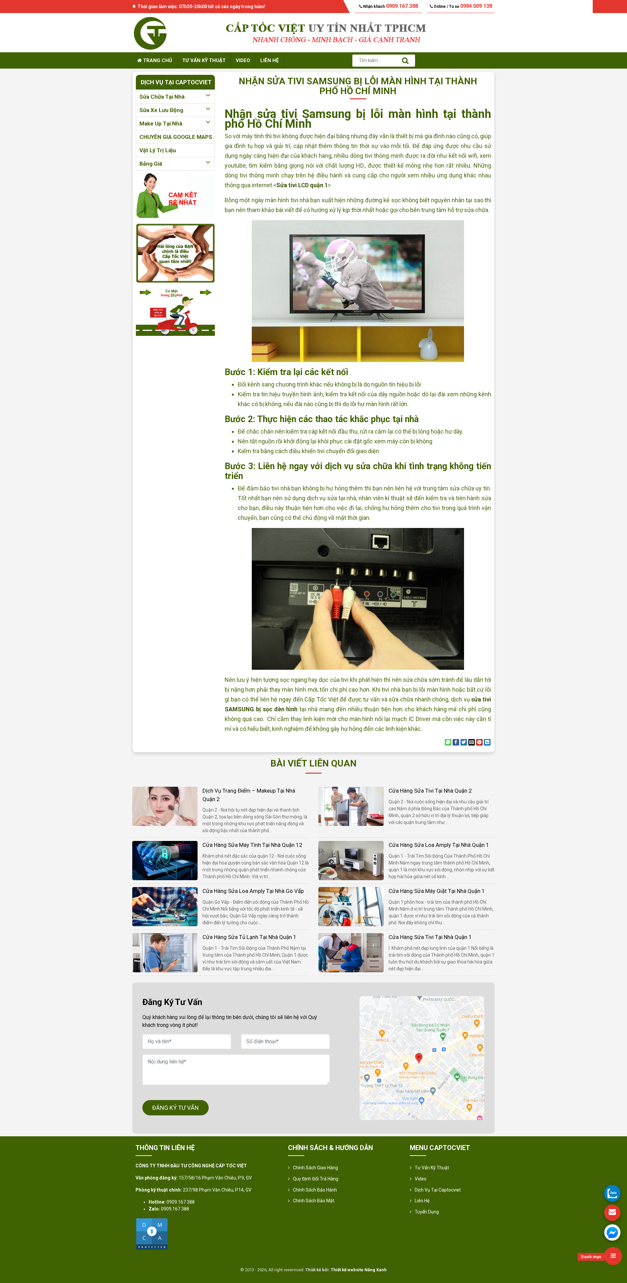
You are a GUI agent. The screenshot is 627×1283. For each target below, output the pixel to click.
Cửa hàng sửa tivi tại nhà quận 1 (430, 937)
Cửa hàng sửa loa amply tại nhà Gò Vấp (253, 891)
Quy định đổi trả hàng (315, 1178)
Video (243, 60)
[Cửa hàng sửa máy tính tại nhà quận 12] (165, 860)
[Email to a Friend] (471, 742)
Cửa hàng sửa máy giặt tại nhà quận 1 (437, 891)
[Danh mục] (613, 1256)
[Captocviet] (150, 32)
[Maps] (422, 1058)
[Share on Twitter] (464, 742)
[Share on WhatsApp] (448, 742)
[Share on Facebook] (456, 742)
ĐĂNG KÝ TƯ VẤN (175, 1107)
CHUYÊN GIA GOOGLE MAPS (175, 137)
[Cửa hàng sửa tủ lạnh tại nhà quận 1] (165, 952)
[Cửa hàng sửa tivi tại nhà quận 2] (351, 806)
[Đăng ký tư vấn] (612, 1213)
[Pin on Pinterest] (479, 742)
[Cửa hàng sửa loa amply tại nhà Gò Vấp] (165, 906)
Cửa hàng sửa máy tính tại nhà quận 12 (252, 845)
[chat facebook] (612, 1232)
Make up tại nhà (160, 123)
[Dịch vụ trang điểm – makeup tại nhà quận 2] (165, 806)
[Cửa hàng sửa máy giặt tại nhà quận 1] (351, 906)
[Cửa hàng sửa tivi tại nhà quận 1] (351, 952)
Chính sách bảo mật (313, 1200)
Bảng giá (150, 163)
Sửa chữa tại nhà (162, 96)
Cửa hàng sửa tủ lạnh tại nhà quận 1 (249, 937)
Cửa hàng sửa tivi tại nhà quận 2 (430, 790)
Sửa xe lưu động (161, 110)
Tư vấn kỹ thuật (204, 60)
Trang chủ (157, 60)
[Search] (405, 61)
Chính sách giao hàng (315, 1167)
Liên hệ (269, 60)
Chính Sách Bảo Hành (315, 1190)
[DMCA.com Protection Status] (152, 1233)
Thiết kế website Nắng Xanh (359, 1269)
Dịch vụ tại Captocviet (438, 1190)
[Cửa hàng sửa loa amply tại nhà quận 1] (351, 860)
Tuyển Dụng (427, 1211)
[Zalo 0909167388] (612, 1193)
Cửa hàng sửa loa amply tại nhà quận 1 (439, 845)
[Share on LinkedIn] (487, 742)
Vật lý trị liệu (157, 150)
